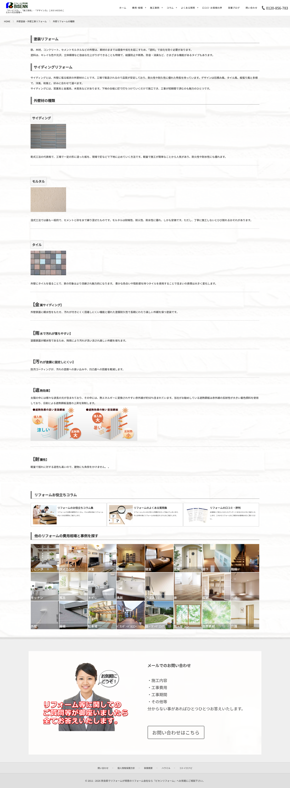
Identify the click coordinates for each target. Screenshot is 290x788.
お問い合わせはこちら (176, 732)
